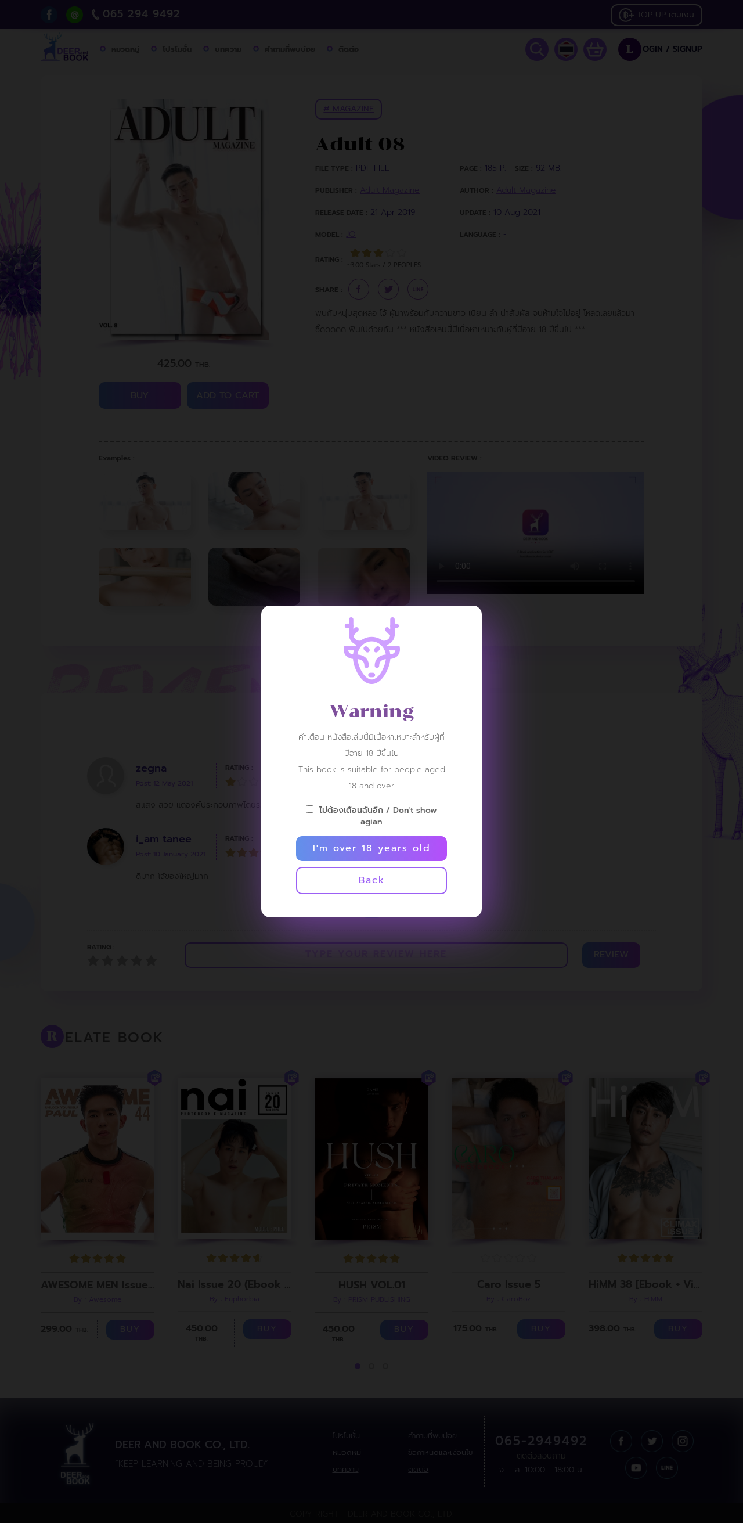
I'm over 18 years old (372, 848)
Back (372, 880)
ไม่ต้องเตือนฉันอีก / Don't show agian (378, 815)
